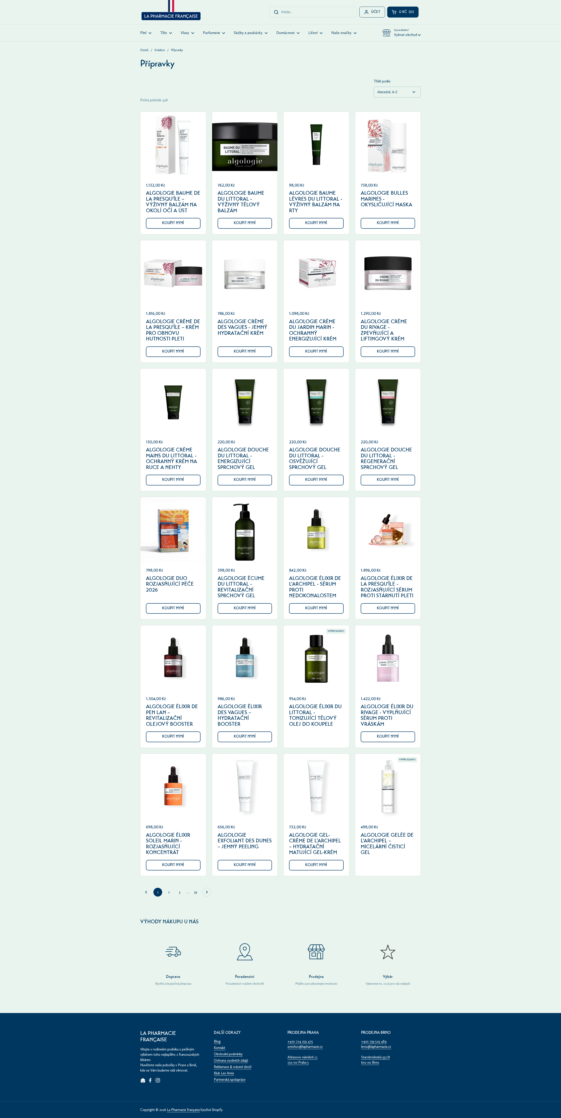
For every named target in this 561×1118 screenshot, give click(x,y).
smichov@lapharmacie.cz (305, 1047)
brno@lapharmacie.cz (376, 1047)
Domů (144, 50)
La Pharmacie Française (183, 1110)
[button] (401, 33)
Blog (217, 1041)
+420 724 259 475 (300, 1041)
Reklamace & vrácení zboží (232, 1067)
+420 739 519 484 (374, 1041)
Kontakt (219, 1048)
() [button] (409, 13)
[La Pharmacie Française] (170, 11)
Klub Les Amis (224, 1073)
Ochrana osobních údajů (231, 1060)
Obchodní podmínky (228, 1054)
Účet (375, 12)
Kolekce (159, 50)
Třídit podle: (382, 81)
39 (197, 892)
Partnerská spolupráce (229, 1079)
